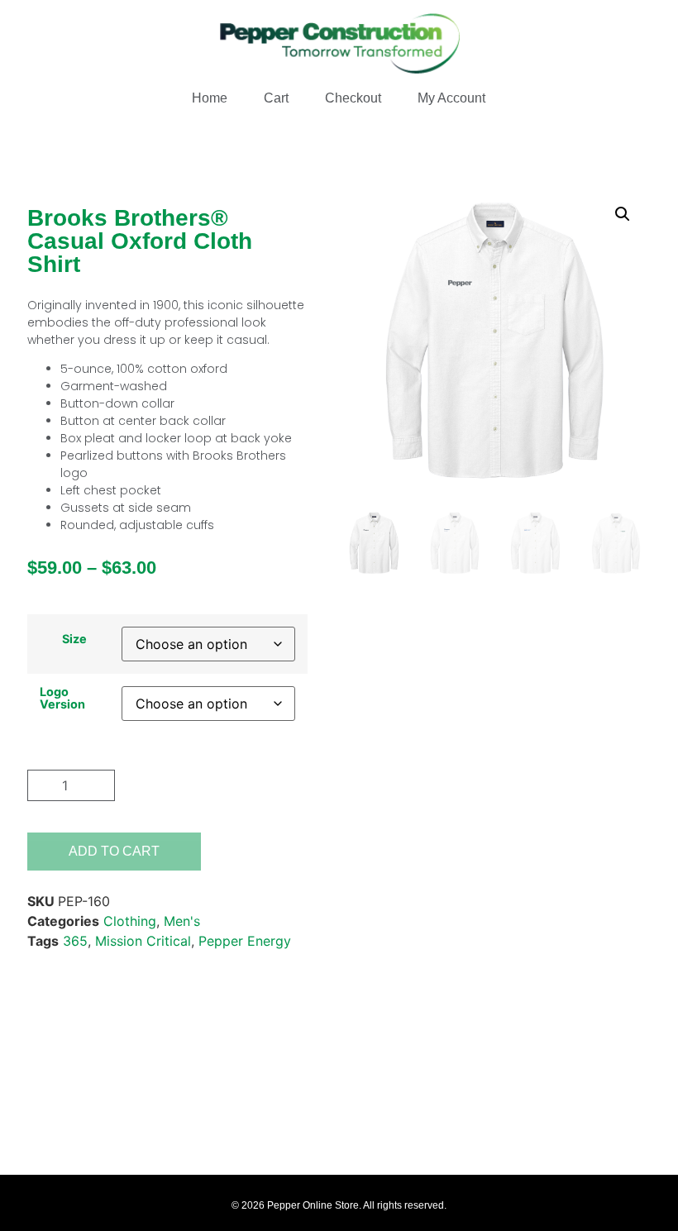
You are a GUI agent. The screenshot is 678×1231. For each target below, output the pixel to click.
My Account (451, 98)
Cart (276, 98)
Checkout (353, 98)
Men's (182, 921)
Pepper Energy (244, 941)
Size (74, 639)
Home (209, 98)
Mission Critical (143, 941)
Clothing (129, 921)
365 (75, 941)
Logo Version (62, 698)
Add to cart (114, 851)
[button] (622, 214)
